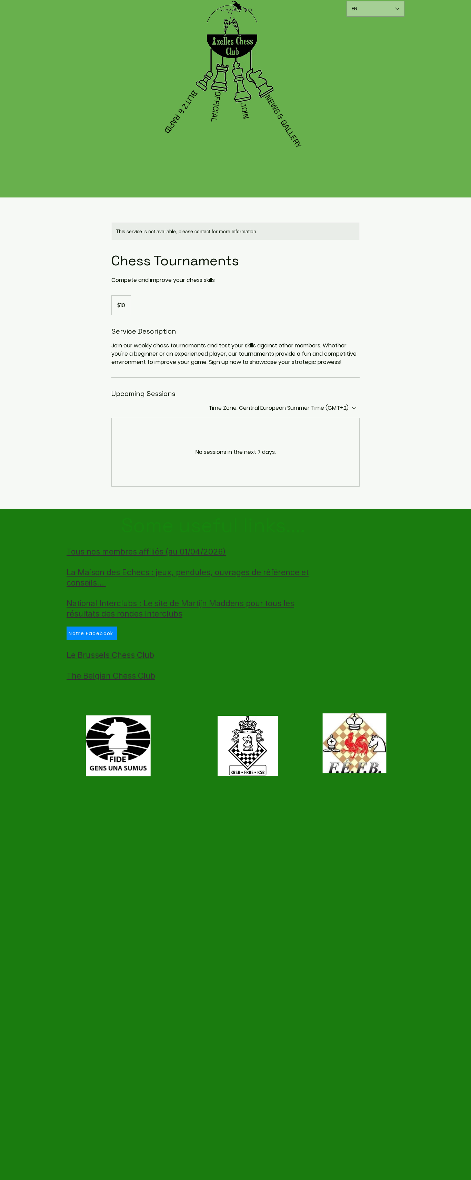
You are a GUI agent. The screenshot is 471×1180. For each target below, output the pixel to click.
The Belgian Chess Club (111, 676)
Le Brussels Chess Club (110, 655)
